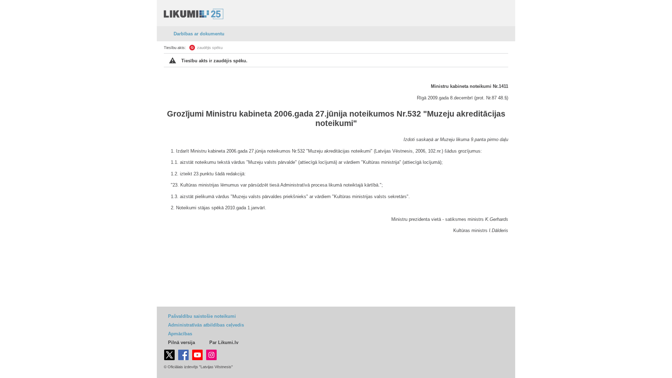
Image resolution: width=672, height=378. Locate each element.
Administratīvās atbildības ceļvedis (206, 325)
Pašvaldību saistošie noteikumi (202, 316)
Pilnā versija (181, 342)
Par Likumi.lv (223, 342)
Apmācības (180, 333)
